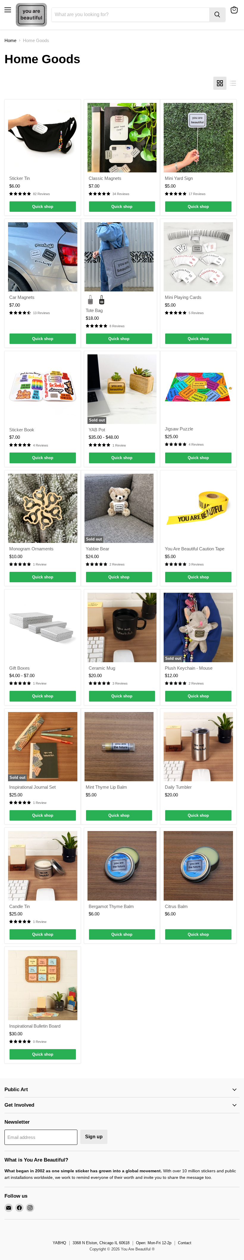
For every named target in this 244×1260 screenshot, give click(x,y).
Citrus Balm (176, 906)
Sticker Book (21, 429)
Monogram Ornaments (31, 548)
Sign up (94, 1136)
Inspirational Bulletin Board (34, 1026)
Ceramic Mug (102, 668)
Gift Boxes (19, 668)
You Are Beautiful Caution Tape (194, 548)
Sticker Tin (19, 178)
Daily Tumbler (178, 787)
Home (10, 40)
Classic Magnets (105, 178)
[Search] (217, 14)
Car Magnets (22, 297)
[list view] (233, 83)
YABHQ (59, 1243)
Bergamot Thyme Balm (111, 906)
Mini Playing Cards (183, 297)
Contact (184, 1243)
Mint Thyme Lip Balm (106, 787)
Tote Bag (94, 310)
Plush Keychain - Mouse (188, 668)
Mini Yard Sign (179, 178)
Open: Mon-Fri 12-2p (153, 1243)
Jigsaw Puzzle (179, 428)
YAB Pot (97, 429)
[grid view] (219, 83)
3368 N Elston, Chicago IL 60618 (101, 1243)
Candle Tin (19, 906)
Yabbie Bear (97, 548)
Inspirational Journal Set (32, 787)
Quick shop (42, 206)
